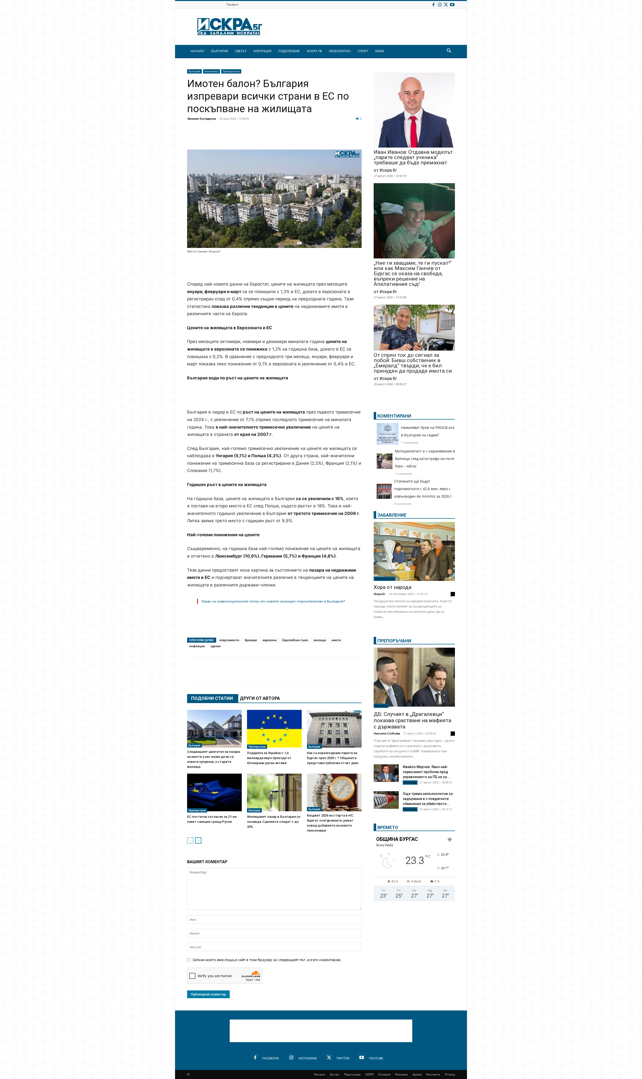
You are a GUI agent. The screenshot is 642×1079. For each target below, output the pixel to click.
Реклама (401, 1074)
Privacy (450, 1074)
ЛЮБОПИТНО (340, 51)
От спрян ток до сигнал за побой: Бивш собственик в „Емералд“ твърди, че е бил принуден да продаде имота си (413, 363)
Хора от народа (392, 587)
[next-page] (198, 840)
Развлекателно (384, 578)
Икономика (211, 71)
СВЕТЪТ (241, 51)
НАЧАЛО (197, 51)
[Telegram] (304, 137)
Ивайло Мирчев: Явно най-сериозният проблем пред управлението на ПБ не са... (426, 772)
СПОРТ (363, 51)
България (194, 71)
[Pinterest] (316, 137)
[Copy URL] (329, 137)
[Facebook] (433, 4)
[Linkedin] (241, 137)
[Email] (266, 137)
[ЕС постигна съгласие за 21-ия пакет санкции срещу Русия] (214, 793)
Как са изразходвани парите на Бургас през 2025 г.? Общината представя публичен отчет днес (333, 758)
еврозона (270, 640)
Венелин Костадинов (202, 118)
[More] (342, 137)
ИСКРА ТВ (314, 51)
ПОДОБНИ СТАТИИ (212, 698)
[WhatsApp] (279, 137)
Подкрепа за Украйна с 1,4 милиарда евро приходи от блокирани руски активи (269, 758)
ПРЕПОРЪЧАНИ (394, 640)
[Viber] (291, 137)
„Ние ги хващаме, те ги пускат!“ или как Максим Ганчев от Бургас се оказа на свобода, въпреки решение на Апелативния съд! (412, 273)
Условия (384, 1074)
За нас (334, 1074)
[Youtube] (452, 4)
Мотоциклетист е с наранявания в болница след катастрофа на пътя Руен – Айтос (425, 458)
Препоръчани (231, 71)
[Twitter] (446, 4)
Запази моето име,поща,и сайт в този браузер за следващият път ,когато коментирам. (267, 960)
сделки (215, 646)
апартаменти (229, 640)
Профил (232, 4)
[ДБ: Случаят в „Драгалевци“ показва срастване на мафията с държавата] (414, 678)
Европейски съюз (295, 640)
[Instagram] (439, 4)
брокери (251, 640)
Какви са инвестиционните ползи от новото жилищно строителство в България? (273, 601)
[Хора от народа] (414, 551)
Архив (417, 1074)
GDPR (369, 1074)
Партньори (352, 1074)
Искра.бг (379, 594)
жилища (319, 640)
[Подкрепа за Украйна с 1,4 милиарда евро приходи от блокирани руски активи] (274, 729)
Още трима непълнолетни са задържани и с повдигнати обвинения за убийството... (428, 799)
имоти (336, 640)
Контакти (433, 1074)
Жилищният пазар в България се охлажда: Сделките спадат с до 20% (273, 822)
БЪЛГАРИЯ (219, 51)
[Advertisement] (274, 267)
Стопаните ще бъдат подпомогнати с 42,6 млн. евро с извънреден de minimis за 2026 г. (423, 489)
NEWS (379, 51)
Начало (319, 1074)
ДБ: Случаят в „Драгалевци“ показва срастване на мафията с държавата (412, 720)
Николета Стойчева (387, 733)
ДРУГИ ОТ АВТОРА (260, 698)
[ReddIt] (254, 137)
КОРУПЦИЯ (262, 51)
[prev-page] (190, 840)
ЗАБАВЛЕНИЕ (392, 515)
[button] (449, 51)
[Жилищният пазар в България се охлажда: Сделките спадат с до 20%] (274, 793)
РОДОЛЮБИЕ (289, 51)
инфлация (197, 646)
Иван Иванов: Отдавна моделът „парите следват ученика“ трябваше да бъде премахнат (413, 157)
